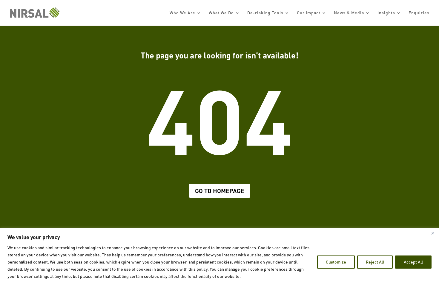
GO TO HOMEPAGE (219, 190)
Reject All (375, 261)
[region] (219, 256)
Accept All (413, 261)
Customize (336, 261)
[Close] (432, 233)
